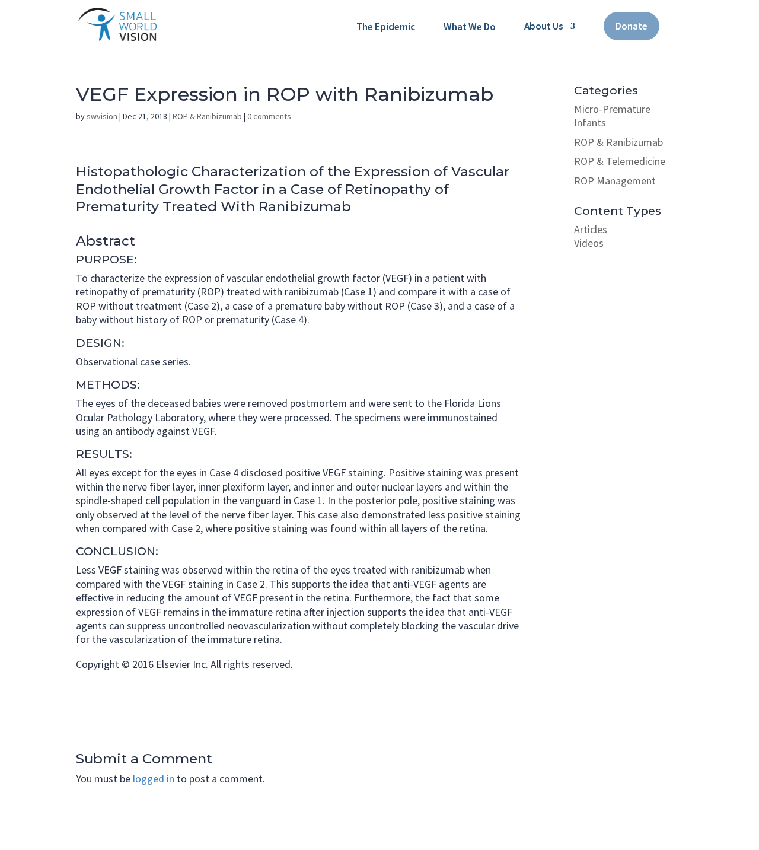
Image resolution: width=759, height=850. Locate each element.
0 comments (269, 116)
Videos (589, 243)
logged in (153, 778)
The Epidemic (385, 26)
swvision (102, 116)
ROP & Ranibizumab (207, 116)
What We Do (470, 26)
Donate (632, 26)
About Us (543, 26)
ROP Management (615, 180)
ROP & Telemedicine (619, 161)
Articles (590, 229)
